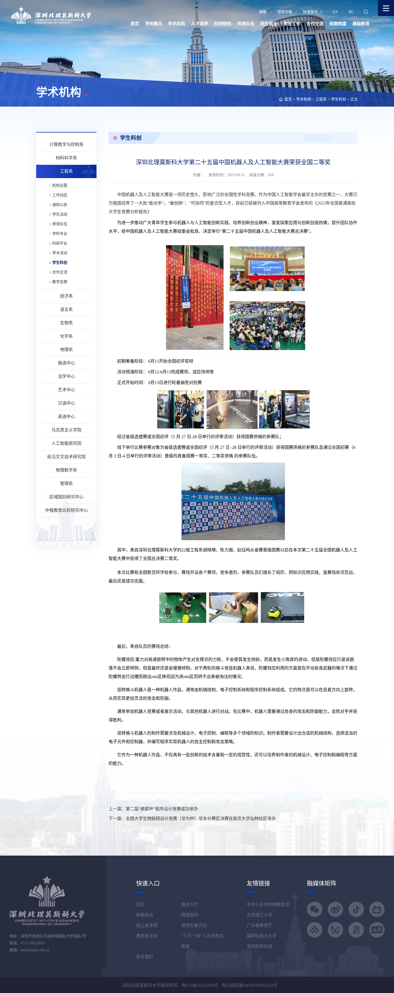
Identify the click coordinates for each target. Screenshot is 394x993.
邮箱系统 (144, 915)
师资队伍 (245, 23)
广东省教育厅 (259, 925)
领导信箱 (284, 12)
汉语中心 (66, 403)
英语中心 (66, 416)
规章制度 (338, 23)
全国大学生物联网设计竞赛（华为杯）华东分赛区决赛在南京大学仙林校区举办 (201, 818)
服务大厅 (189, 904)
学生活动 (59, 214)
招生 (140, 904)
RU (351, 12)
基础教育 (361, 23)
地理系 (66, 349)
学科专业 (59, 234)
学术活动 (59, 253)
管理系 (66, 483)
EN (335, 12)
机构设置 (59, 185)
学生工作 (291, 23)
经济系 (66, 296)
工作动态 (59, 195)
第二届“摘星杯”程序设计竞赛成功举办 (162, 809)
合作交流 (315, 23)
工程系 (321, 99)
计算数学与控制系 (66, 144)
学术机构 (176, 23)
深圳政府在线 (259, 946)
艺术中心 (66, 390)
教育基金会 (147, 936)
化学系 (66, 336)
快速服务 (310, 12)
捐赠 (262, 12)
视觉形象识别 (194, 925)
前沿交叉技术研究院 (66, 456)
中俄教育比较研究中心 (66, 510)
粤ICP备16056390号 (199, 985)
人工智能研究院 (66, 443)
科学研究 (222, 23)
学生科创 (338, 99)
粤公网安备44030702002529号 (249, 985)
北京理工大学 (259, 915)
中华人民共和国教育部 (268, 904)
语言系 (66, 309)
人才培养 (199, 23)
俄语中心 (66, 363)
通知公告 (59, 205)
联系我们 (144, 956)
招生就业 (268, 23)
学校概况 (153, 23)
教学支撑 (59, 282)
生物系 (66, 323)
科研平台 (59, 243)
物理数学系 (66, 470)
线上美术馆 (147, 925)
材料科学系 (66, 158)
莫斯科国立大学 (262, 936)
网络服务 (189, 915)
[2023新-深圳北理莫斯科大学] (51, 15)
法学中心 (66, 376)
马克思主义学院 (66, 430)
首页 (135, 23)
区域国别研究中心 (66, 497)
